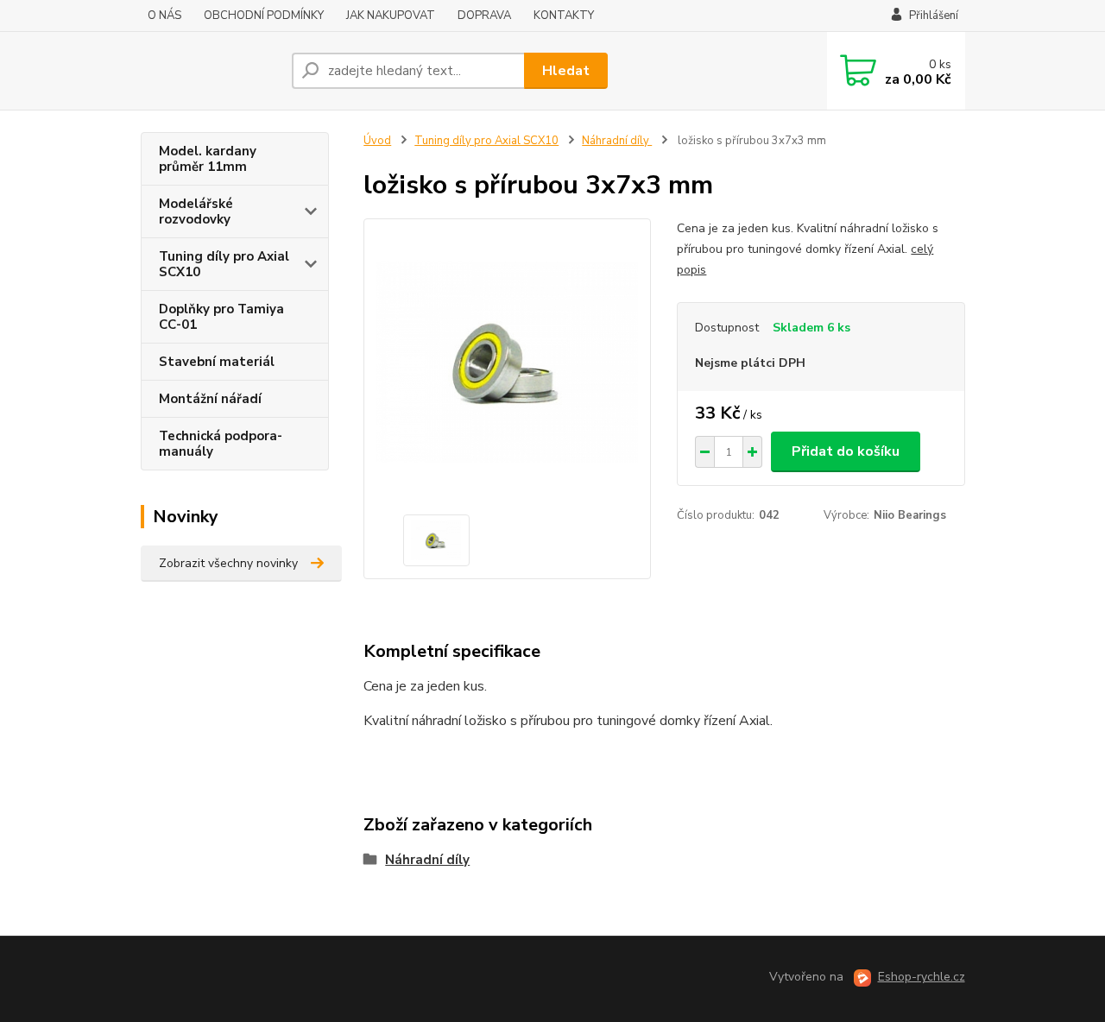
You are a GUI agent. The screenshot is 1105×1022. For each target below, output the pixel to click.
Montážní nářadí (210, 398)
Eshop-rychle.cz (921, 976)
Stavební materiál (217, 361)
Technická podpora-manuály (220, 443)
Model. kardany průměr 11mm (207, 158)
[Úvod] (209, 71)
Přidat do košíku (846, 451)
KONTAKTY (564, 15)
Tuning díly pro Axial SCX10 (224, 264)
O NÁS (164, 15)
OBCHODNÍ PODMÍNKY (264, 15)
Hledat (566, 70)
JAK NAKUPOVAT (390, 15)
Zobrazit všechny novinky (228, 563)
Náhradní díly (617, 140)
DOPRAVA (484, 15)
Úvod (377, 140)
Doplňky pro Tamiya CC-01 (221, 316)
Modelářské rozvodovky (196, 211)
